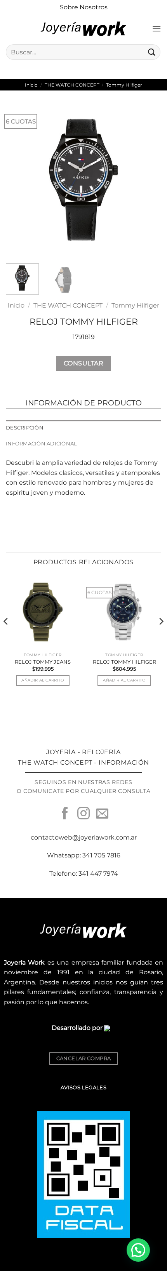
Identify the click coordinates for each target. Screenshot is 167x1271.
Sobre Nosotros (84, 7)
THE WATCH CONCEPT (72, 85)
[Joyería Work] (83, 28)
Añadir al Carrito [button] (42, 680)
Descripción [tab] (24, 428)
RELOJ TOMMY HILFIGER (124, 662)
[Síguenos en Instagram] (83, 814)
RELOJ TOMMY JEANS (43, 662)
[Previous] (19, 179)
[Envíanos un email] (102, 814)
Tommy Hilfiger (124, 85)
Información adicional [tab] (41, 444)
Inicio (31, 85)
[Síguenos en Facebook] (65, 814)
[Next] (148, 179)
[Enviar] (152, 51)
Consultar (83, 363)
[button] (156, 28)
